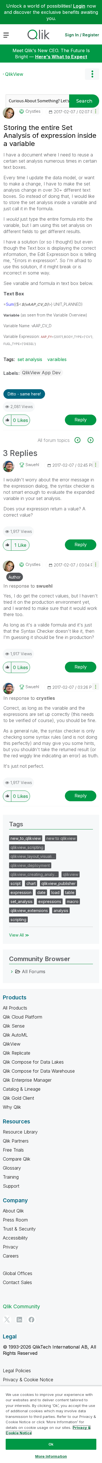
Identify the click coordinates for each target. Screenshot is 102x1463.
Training (11, 1177)
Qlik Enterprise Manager (27, 1080)
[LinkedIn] (19, 1319)
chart (31, 883)
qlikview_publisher (58, 883)
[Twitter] (7, 1319)
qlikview (70, 874)
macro (72, 901)
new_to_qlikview (25, 838)
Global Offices (17, 1273)
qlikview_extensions (29, 910)
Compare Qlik (16, 1159)
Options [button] (92, 74)
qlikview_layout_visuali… (32, 856)
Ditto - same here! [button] (24, 393)
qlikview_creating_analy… (33, 874)
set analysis (30, 359)
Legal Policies (17, 1370)
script (15, 883)
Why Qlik (12, 1107)
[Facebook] (31, 1319)
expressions (49, 901)
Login (79, 6)
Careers (11, 1256)
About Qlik (13, 1211)
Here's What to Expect (61, 56)
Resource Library (20, 1132)
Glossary (12, 1168)
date (41, 892)
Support (11, 1186)
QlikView (14, 74)
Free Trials (13, 1150)
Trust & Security (19, 1229)
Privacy (10, 1247)
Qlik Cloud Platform (22, 1017)
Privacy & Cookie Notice (28, 1379)
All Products (15, 1008)
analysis (61, 910)
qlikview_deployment (30, 865)
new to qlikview (61, 838)
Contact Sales (17, 1282)
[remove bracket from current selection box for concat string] (90, 440)
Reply (81, 419)
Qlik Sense (14, 1026)
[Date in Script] (81, 440)
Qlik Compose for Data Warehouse (39, 1071)
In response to (27, 586)
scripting (18, 919)
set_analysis (21, 901)
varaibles (57, 359)
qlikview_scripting (26, 847)
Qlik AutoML (15, 1035)
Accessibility (15, 1238)
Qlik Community (21, 1306)
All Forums (33, 971)
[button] (95, 110)
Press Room (15, 1220)
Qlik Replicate (16, 1053)
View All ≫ (19, 935)
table (70, 892)
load (55, 892)
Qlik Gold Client (18, 1098)
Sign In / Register (82, 34)
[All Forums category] (12, 971)
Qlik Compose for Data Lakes (33, 1062)
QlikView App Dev (41, 372)
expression (20, 892)
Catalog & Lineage (22, 1089)
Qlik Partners (16, 1141)
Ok (51, 1444)
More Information (51, 1456)
